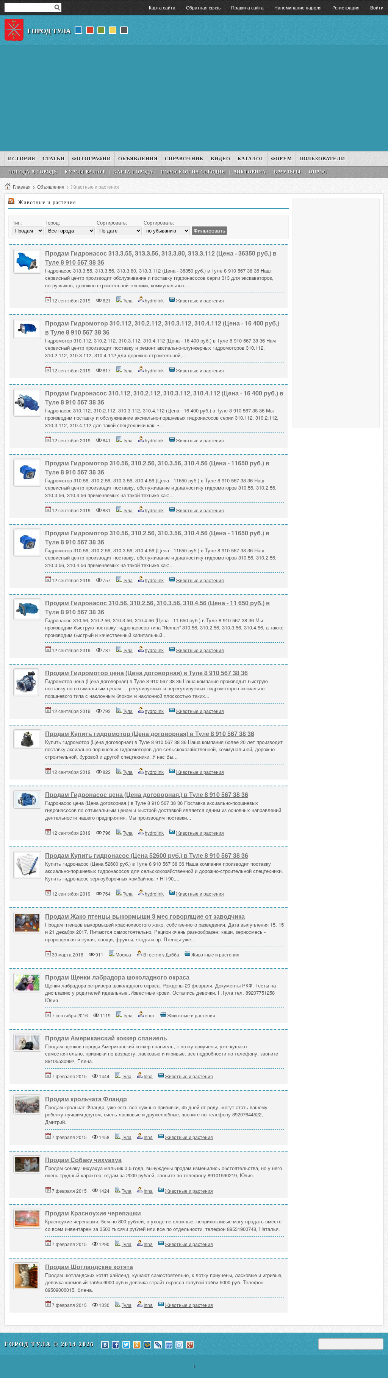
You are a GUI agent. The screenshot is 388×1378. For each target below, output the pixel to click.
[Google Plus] (190, 1345)
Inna (148, 1076)
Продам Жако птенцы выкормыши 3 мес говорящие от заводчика (145, 916)
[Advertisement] (194, 98)
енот (150, 1015)
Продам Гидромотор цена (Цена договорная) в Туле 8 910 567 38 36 (146, 672)
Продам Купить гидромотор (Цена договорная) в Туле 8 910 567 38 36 (149, 733)
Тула (128, 300)
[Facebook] (115, 1345)
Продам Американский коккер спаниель (106, 1038)
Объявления (50, 186)
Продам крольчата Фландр (86, 1098)
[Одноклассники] (137, 1345)
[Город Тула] (14, 30)
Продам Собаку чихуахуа (83, 1159)
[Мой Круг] (179, 1345)
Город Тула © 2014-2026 (49, 1344)
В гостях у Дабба (161, 954)
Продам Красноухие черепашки (93, 1213)
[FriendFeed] (168, 1345)
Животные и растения (200, 300)
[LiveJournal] (158, 1345)
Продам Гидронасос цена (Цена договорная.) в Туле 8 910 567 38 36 (146, 794)
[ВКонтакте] (105, 1345)
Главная (22, 186)
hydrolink (154, 300)
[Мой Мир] (147, 1345)
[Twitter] (126, 1345)
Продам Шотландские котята (89, 1266)
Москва (123, 954)
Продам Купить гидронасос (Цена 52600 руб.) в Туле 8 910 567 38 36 (146, 855)
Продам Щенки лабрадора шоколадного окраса (117, 977)
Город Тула (49, 31)
